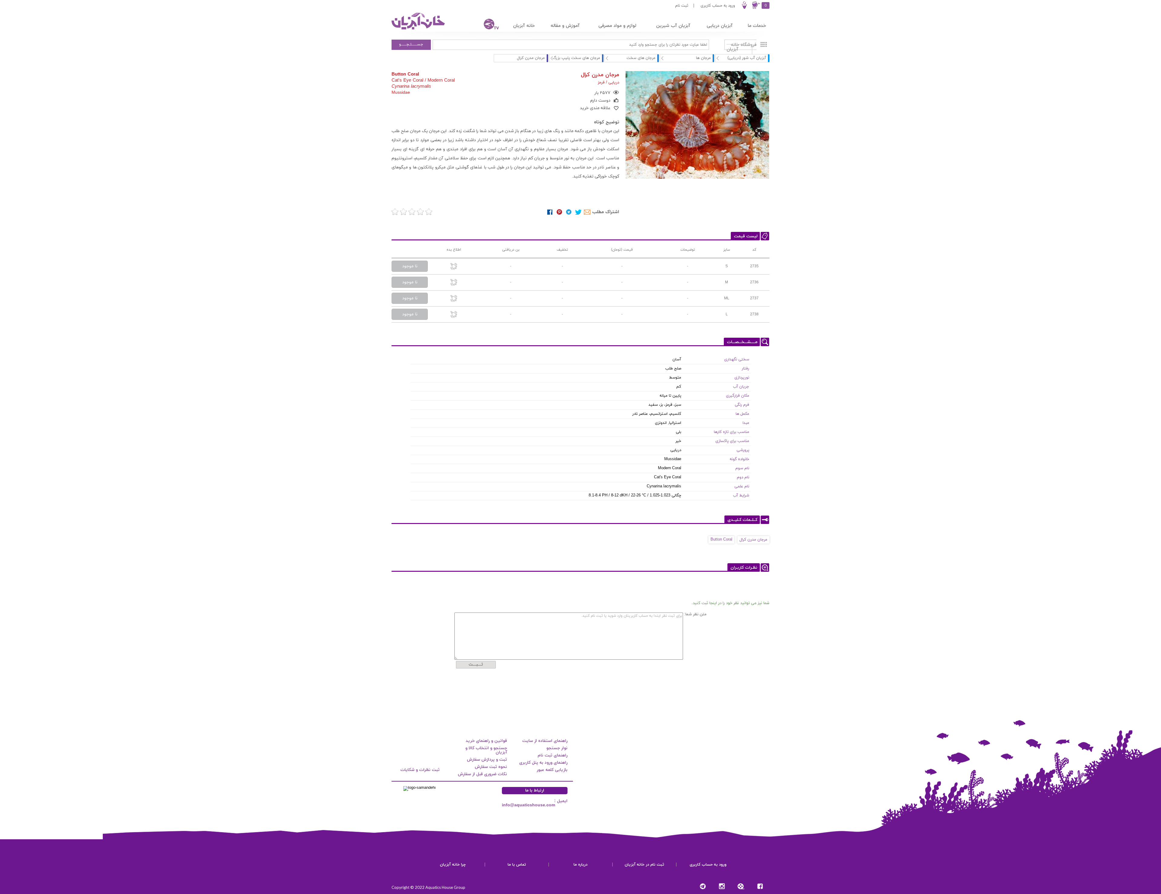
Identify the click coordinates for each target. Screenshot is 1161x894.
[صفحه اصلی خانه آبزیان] (419, 29)
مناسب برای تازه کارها (731, 432)
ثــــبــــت (476, 664)
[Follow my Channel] (702, 886)
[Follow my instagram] (721, 886)
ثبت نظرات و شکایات (420, 770)
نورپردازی (741, 377)
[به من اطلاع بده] (454, 267)
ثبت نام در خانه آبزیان (644, 864)
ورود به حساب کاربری (718, 5)
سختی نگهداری (736, 359)
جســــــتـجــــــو (411, 44)
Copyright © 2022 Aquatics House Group (428, 887)
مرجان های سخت (640, 58)
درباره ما (580, 864)
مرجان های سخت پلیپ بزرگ (576, 58)
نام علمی (741, 486)
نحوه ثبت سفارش (491, 767)
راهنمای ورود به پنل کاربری (543, 763)
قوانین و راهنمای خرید (486, 741)
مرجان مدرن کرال (753, 539)
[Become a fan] (759, 886)
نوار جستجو (556, 748)
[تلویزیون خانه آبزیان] (487, 25)
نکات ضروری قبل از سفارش (482, 774)
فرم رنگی (742, 405)
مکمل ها (742, 414)
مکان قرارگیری (737, 395)
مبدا (746, 423)
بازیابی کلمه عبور (552, 770)
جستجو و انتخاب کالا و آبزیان (486, 750)
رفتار (745, 368)
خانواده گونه (739, 459)
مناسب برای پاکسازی (732, 441)
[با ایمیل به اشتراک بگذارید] (587, 212)
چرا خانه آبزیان (453, 864)
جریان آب (741, 386)
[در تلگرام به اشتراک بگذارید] (569, 212)
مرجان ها (703, 58)
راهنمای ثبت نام (552, 755)
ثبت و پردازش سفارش (487, 759)
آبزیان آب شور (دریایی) (746, 58)
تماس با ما (517, 864)
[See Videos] (740, 886)
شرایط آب (741, 495)
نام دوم (743, 477)
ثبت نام (681, 5)
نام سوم (742, 468)
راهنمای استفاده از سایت (544, 741)
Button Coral (721, 539)
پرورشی (743, 450)
